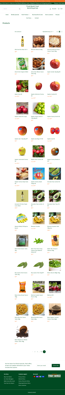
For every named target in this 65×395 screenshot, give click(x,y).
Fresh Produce (25, 14)
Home (7, 14)
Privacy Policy (22, 376)
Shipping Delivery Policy (24, 383)
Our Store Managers (8, 379)
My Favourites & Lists (37, 14)
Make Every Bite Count (9, 381)
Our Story (28, 18)
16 (41, 351)
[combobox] (12, 8)
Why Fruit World (8, 376)
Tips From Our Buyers (9, 383)
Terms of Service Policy (24, 381)
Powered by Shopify (32, 392)
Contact (37, 18)
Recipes (57, 14)
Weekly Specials (15, 14)
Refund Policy (22, 379)
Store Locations (49, 14)
